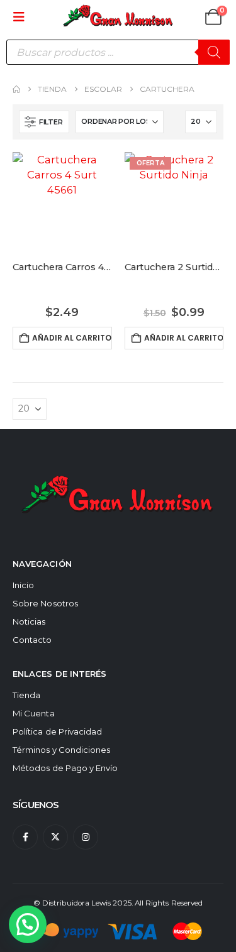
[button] (23, 17)
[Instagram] (85, 837)
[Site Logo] (118, 16)
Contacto (32, 640)
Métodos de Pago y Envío (65, 768)
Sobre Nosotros (45, 603)
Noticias (29, 621)
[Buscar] (214, 52)
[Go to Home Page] (16, 89)
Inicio (23, 585)
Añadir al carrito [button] (71, 337)
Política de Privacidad (57, 731)
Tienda (26, 695)
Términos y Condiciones (61, 750)
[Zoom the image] (118, 473)
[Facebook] (25, 837)
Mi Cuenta (34, 713)
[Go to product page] (62, 201)
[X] (55, 837)
